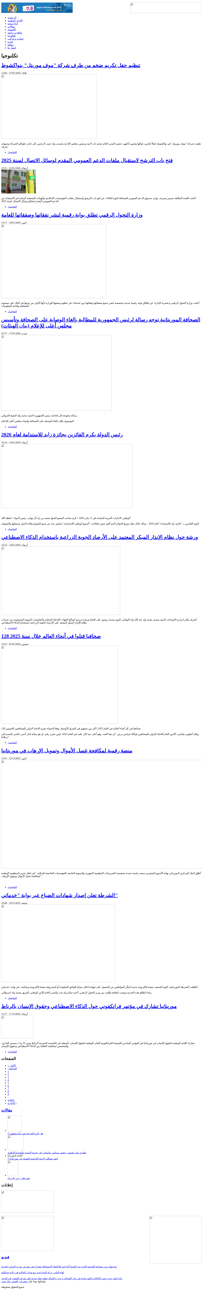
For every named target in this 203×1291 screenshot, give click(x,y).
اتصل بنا (12, 47)
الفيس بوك (12, 1281)
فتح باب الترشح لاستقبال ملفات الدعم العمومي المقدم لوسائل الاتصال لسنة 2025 (87, 160)
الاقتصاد (12, 29)
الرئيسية (12, 17)
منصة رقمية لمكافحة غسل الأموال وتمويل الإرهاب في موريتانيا (66, 750)
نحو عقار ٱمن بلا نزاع (19, 1178)
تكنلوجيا (12, 35)
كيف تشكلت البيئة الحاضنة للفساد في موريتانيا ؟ (33, 1158)
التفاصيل (12, 152)
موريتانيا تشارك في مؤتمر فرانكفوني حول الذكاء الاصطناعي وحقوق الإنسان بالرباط (89, 1006)
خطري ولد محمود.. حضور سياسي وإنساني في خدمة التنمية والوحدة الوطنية (47, 1152)
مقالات (11, 26)
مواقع (11, 44)
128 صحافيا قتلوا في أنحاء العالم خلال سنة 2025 (51, 636)
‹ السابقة (12, 1068)
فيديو (10, 41)
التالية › (11, 1100)
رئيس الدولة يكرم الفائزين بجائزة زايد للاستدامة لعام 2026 (62, 434)
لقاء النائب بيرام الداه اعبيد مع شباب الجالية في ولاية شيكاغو (32, 1272)
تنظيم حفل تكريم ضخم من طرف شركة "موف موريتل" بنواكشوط (70, 65)
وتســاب (23, 1281)
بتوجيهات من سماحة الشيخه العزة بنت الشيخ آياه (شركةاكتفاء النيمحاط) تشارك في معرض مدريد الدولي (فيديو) (59, 1266)
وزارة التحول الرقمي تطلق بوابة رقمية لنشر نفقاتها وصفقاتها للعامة (72, 215)
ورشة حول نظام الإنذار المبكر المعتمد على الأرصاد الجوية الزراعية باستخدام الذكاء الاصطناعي (99, 537)
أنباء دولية (13, 23)
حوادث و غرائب (16, 38)
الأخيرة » (12, 1103)
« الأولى (12, 1065)
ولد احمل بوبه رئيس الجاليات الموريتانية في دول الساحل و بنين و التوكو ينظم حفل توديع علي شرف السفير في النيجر (61, 1278)
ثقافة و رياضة (15, 32)
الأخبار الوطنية (15, 20)
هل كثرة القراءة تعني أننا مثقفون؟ (25, 1133)
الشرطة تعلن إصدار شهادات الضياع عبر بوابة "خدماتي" (59, 895)
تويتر (3, 1281)
